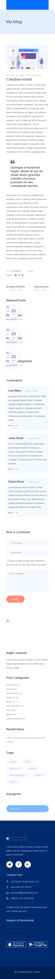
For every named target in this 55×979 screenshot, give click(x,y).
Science (38, 775)
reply (11, 425)
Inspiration (12, 75)
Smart (9, 714)
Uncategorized (14, 719)
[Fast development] (8, 353)
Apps (29, 75)
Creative (10, 685)
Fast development (19, 361)
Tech (12, 782)
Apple (22, 75)
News (9, 702)
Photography (13, 706)
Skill (8, 357)
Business (37, 75)
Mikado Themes (33, 972)
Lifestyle (10, 697)
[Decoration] (7, 307)
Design (9, 689)
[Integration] (8, 330)
